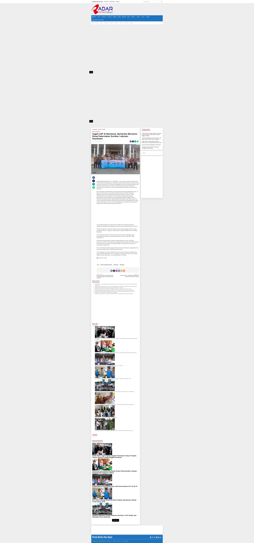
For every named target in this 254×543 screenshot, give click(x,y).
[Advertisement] (97, 48)
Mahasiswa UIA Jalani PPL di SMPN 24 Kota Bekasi (106, 292)
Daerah (93, 141)
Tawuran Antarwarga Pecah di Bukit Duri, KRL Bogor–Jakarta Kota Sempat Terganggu (152, 138)
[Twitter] (114, 271)
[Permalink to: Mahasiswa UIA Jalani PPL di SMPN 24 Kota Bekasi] (105, 411)
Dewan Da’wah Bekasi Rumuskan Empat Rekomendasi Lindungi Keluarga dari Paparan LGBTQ (115, 286)
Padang (96, 141)
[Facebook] (111, 271)
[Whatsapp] (138, 141)
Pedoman (119, 541)
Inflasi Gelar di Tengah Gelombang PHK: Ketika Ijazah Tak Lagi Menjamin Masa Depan (152, 142)
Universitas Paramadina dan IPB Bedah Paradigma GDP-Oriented (150, 147)
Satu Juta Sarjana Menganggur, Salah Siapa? (151, 144)
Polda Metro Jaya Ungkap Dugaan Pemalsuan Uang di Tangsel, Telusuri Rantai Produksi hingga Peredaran (116, 284)
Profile (114, 541)
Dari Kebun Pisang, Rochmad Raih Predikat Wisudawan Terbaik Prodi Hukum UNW (113, 288)
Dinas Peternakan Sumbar (106, 264)
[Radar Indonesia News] (102, 9)
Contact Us (109, 541)
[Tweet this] (133, 141)
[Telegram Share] (135, 141)
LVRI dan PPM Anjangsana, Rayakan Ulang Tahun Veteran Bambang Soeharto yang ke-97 (114, 291)
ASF (98, 264)
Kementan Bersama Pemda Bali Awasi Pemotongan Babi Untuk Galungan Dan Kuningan (105, 276)
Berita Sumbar (96, 131)
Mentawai (122, 264)
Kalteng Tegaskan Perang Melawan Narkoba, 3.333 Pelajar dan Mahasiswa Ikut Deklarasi (114, 290)
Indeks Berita (125, 541)
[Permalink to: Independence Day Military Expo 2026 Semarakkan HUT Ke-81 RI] (105, 359)
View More (115, 520)
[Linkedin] (119, 271)
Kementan (116, 264)
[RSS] (124, 271)
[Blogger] (121, 271)
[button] (161, 2)
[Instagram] (116, 271)
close (91, 72)
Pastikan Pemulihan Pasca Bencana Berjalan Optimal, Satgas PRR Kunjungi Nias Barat (114, 293)
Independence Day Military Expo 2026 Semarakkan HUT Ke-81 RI (109, 287)
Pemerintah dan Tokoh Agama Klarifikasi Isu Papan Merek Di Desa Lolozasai (129, 275)
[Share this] (131, 141)
